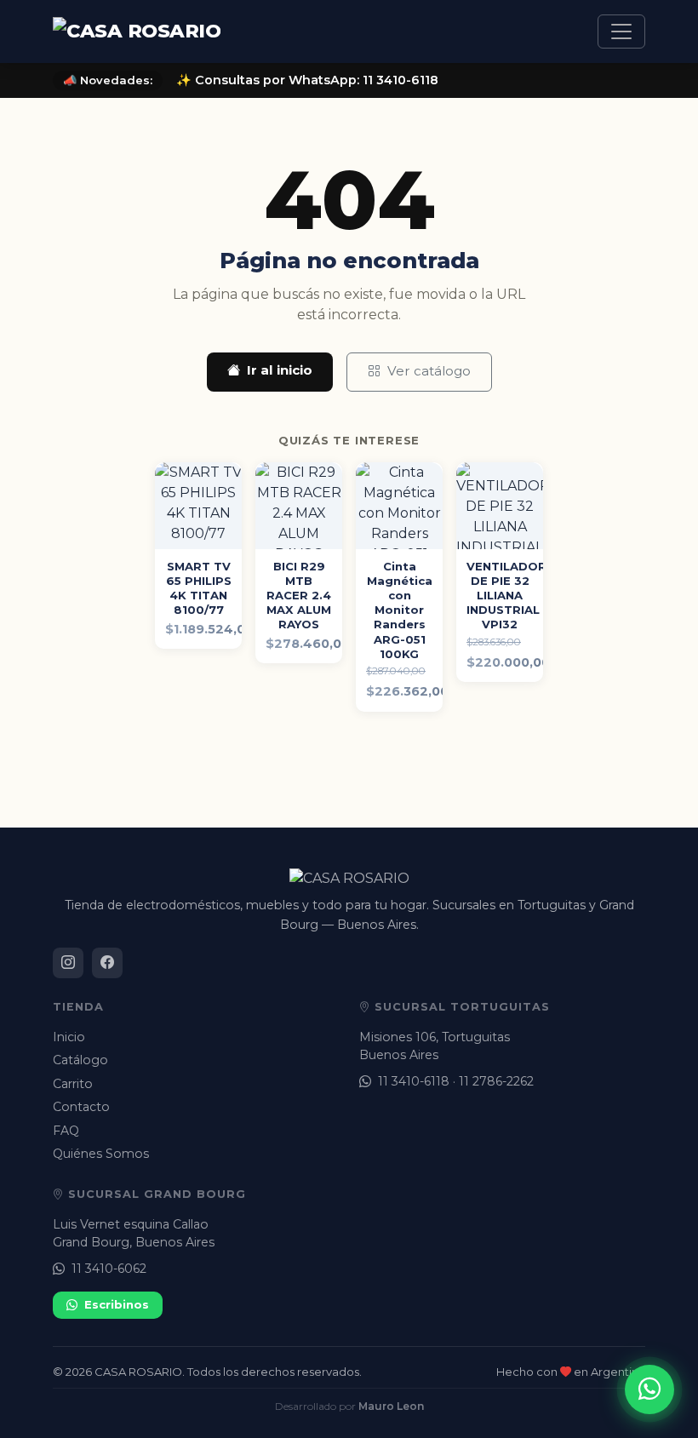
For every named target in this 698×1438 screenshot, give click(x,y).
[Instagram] (68, 963)
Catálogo (80, 1060)
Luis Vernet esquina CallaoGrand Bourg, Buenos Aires (134, 1233)
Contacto (81, 1106)
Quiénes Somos (101, 1153)
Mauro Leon (391, 1406)
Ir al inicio (279, 370)
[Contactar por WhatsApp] (649, 1389)
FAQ (66, 1130)
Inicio (69, 1037)
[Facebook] (107, 963)
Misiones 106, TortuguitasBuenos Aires (434, 1046)
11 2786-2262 (496, 1081)
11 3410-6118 (413, 1081)
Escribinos (116, 1304)
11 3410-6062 (109, 1268)
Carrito (73, 1083)
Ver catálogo (429, 371)
